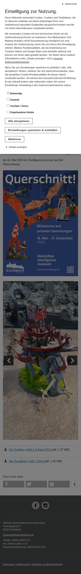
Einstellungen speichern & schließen (33, 130)
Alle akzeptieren (18, 121)
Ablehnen (14, 139)
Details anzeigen (18, 147)
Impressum (71, 4)
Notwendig (15, 93)
